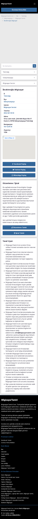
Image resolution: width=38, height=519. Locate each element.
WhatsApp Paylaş (19, 175)
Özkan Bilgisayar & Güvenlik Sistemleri (12, 500)
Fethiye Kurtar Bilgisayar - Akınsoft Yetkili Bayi (15, 498)
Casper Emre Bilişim (7, 484)
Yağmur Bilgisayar (6, 482)
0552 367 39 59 (9, 113)
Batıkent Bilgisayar (6, 502)
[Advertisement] (19, 42)
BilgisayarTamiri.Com (7, 16)
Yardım (3, 456)
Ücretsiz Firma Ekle (19, 10)
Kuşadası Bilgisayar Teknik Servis (11, 491)
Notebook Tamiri (6, 440)
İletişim (3, 459)
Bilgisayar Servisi (20, 18)
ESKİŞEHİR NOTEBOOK (8, 489)
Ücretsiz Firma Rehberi (8, 442)
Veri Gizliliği (4, 463)
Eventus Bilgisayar (6, 486)
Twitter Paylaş (19, 170)
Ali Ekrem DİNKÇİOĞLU (13, 515)
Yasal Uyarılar (5, 454)
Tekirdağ (23, 16)
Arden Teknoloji (5, 479)
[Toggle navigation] (34, 4)
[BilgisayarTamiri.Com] (6, 4)
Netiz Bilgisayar (5, 475)
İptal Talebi (19, 233)
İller (17, 16)
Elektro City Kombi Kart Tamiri (10, 477)
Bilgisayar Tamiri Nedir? (8, 468)
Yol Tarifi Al (8, 127)
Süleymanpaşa (8, 18)
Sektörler (4, 452)
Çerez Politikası (5, 466)
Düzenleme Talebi (20, 227)
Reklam (3, 461)
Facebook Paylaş (19, 164)
